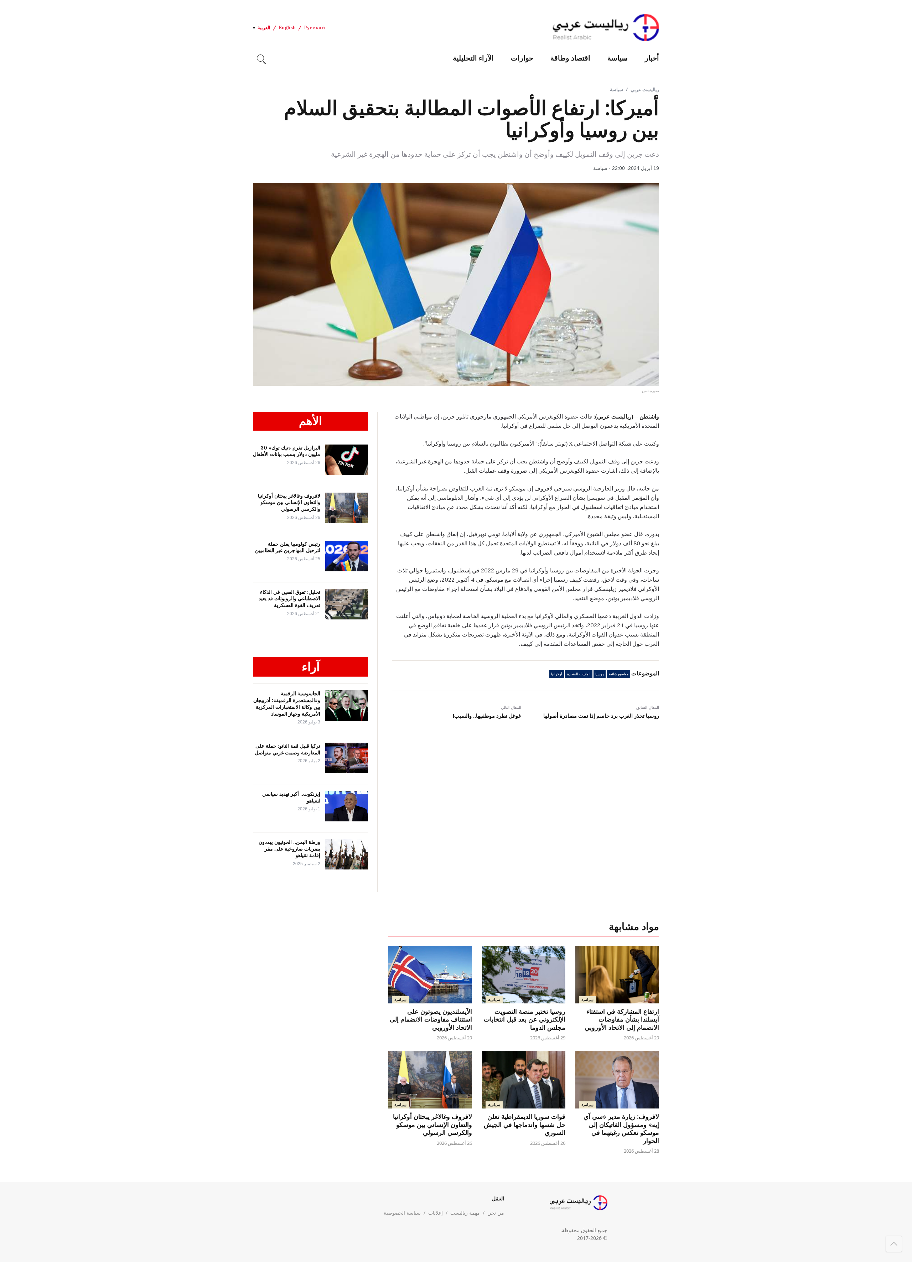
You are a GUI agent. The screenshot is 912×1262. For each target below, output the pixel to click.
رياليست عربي (645, 89)
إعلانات (435, 1212)
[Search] (260, 58)
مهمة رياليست (465, 1212)
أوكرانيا (556, 674)
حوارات (522, 57)
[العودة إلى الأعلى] (894, 1244)
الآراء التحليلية (473, 57)
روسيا (599, 674)
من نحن (495, 1212)
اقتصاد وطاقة (570, 57)
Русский (314, 28)
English (287, 28)
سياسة (617, 57)
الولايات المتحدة (579, 674)
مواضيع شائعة (618, 674)
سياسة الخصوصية (402, 1212)
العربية (264, 28)
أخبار (652, 57)
